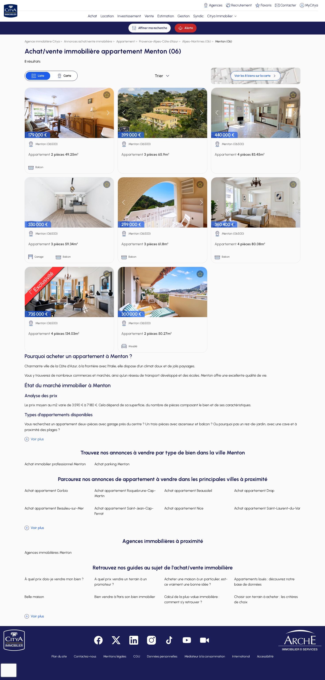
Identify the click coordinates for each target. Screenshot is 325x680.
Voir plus (37, 439)
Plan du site (59, 656)
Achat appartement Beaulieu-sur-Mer (54, 508)
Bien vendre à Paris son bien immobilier (124, 597)
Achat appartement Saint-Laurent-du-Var (267, 508)
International (241, 656)
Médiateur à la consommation (204, 656)
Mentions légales (114, 656)
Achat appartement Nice (183, 508)
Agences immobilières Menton (48, 552)
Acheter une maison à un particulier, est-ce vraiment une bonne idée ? (196, 581)
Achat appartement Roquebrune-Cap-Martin (125, 493)
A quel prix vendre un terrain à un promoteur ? (120, 581)
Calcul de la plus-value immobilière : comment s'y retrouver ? (191, 599)
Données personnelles (162, 656)
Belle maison (34, 597)
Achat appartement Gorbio (46, 490)
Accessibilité (265, 656)
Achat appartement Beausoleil (188, 490)
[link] (256, 75)
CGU (136, 656)
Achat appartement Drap (254, 490)
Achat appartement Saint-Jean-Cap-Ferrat (123, 511)
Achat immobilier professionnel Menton (55, 464)
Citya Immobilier (220, 16)
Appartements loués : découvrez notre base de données (264, 581)
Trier (159, 75)
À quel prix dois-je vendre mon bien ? (54, 579)
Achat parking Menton (112, 464)
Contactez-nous (85, 656)
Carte (67, 76)
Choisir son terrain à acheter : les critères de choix (266, 599)
